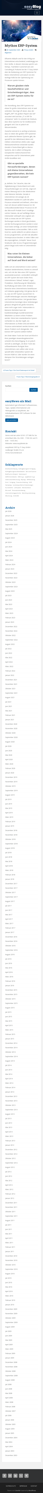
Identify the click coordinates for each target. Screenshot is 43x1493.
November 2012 (11, 1154)
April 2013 (9, 1132)
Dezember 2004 (11, 1438)
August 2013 (10, 1114)
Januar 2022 (9, 675)
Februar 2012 (10, 1194)
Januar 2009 (9, 1358)
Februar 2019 (10, 821)
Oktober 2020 (10, 733)
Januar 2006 (9, 1420)
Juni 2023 (8, 600)
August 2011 (10, 1220)
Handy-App (8, 485)
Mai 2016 (8, 968)
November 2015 (11, 994)
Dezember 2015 (11, 990)
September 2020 (11, 737)
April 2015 (9, 1025)
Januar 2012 (9, 1198)
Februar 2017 (10, 928)
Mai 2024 (8, 551)
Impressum (23, 1486)
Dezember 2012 (11, 1149)
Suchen (8, 386)
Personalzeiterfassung (18, 490)
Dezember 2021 (11, 680)
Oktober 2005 (10, 1424)
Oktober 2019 (10, 786)
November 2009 (11, 1313)
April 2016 (9, 972)
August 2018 (10, 848)
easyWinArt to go (30, 477)
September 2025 (11, 524)
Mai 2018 (8, 861)
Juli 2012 (8, 1172)
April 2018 (9, 866)
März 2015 (9, 1030)
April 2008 (9, 1398)
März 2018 (9, 870)
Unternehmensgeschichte (13, 493)
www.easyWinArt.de (20, 443)
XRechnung (8, 496)
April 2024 (9, 555)
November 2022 (11, 631)
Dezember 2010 (11, 1256)
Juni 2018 (8, 857)
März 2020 (9, 764)
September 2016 (11, 950)
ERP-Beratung (31, 479)
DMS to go (21, 477)
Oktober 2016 (10, 946)
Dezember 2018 (11, 830)
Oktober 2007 (10, 1411)
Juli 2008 (8, 1384)
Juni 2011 (8, 1229)
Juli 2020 (8, 746)
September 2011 (11, 1216)
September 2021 (11, 693)
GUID (30, 482)
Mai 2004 (8, 1442)
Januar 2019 (9, 826)
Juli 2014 (8, 1065)
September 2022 (11, 640)
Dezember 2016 (11, 937)
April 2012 (9, 1185)
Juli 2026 (8, 511)
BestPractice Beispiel (11, 474)
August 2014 (10, 1061)
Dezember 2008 (11, 1362)
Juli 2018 (8, 852)
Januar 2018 (9, 879)
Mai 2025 (8, 529)
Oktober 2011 (10, 1211)
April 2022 (9, 662)
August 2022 (10, 644)
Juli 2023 (8, 595)
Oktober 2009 (10, 1318)
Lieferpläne (17, 487)
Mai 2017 (8, 915)
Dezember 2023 (11, 573)
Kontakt (34, 1486)
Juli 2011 (8, 1225)
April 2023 (9, 609)
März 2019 (9, 817)
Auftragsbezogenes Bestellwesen (15, 471)
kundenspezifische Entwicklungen (23, 485)
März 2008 (9, 1402)
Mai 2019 (8, 808)
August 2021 (10, 697)
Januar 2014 (9, 1092)
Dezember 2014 (11, 1043)
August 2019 (10, 795)
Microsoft (8, 490)
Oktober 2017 (10, 892)
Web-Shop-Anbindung (28, 493)
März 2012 (9, 1189)
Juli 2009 (8, 1331)
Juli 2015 (8, 1012)
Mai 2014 (8, 1074)
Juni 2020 (8, 751)
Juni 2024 (8, 547)
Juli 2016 (8, 959)
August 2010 (10, 1274)
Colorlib (17, 1491)
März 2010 (9, 1296)
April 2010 (9, 1291)
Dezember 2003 (11, 1455)
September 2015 (11, 1003)
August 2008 (10, 1380)
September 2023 (11, 587)
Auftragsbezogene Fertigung (26, 469)
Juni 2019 (8, 804)
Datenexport (23, 474)
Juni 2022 (8, 653)
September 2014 (11, 1056)
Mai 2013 (8, 1127)
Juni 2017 (8, 910)
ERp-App (23, 479)
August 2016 (10, 954)
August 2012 (10, 1167)
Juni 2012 (8, 1176)
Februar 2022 (10, 671)
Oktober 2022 (10, 635)
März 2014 (9, 1083)
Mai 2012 (8, 1180)
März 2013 (9, 1136)
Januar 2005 (9, 1433)
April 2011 (9, 1238)
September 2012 (11, 1163)
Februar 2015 (10, 1034)
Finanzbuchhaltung (22, 482)
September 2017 (11, 897)
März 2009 (9, 1349)
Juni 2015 (8, 1016)
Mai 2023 (8, 604)
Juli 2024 (8, 542)
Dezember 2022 (11, 626)
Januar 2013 (9, 1145)
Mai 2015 (8, 1021)
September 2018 (11, 844)
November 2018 (11, 835)
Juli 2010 (8, 1278)
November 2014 (11, 1047)
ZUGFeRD (16, 496)
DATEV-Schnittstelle (11, 477)
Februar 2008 (10, 1406)
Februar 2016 (10, 981)
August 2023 (10, 591)
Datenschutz (11, 1486)
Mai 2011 (8, 1234)
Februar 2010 (10, 1300)
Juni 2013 (8, 1123)
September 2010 (11, 1269)
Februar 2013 (10, 1141)
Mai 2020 (8, 755)
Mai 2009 (8, 1340)
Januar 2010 (9, 1305)
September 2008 (11, 1375)
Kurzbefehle (9, 487)
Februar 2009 (10, 1353)
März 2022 (9, 666)
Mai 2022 (8, 657)
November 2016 (11, 941)
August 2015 (10, 1008)
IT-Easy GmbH (28, 50)
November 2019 (11, 782)
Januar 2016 (9, 985)
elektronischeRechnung (12, 479)
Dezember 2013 (11, 1096)
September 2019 (11, 790)
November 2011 (11, 1207)
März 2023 (9, 613)
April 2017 (9, 919)
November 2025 (11, 520)
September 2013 (11, 1110)
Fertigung (12, 482)
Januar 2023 (9, 622)
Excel (6, 482)
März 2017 (9, 923)
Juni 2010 (8, 1282)
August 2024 (10, 538)
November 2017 (11, 888)
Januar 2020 (9, 773)
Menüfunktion (26, 487)
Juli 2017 (8, 906)
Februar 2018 (10, 875)
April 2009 (9, 1344)
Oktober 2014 (10, 1052)
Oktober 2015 (10, 999)
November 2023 (11, 578)
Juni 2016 (8, 963)
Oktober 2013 (10, 1105)
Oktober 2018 (10, 839)
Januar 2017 (9, 932)
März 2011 (9, 1242)
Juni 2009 (8, 1336)
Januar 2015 (9, 1039)
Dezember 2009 (11, 1309)
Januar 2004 (9, 1451)
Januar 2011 (9, 1251)
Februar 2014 (10, 1087)
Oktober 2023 (10, 582)
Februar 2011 (10, 1247)
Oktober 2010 (10, 1265)
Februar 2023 (10, 618)
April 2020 (9, 759)
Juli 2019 (8, 799)
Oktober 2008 (10, 1371)
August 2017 (10, 901)
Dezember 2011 (11, 1203)
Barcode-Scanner (31, 471)
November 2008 (11, 1367)
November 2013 (11, 1101)
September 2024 (11, 533)
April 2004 (9, 1446)
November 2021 (11, 684)
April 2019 (9, 813)
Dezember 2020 (11, 724)
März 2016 (9, 977)
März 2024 (9, 560)
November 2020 (11, 728)
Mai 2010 (8, 1287)
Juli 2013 (8, 1118)
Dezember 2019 (11, 777)
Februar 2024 (10, 564)
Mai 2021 (8, 711)
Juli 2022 (8, 649)
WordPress (32, 1491)
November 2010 (11, 1260)
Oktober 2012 (10, 1158)
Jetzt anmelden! (12, 420)
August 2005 (10, 1429)
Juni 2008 (8, 1389)
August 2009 (10, 1327)
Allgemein (8, 53)
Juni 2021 (8, 706)
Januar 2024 (9, 569)
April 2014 (9, 1079)
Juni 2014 (8, 1070)
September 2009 (11, 1322)
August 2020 (10, 742)
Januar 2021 (9, 719)
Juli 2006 (8, 1415)
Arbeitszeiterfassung (11, 469)
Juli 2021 (8, 702)
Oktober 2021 (10, 688)
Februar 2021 (10, 715)
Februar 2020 (10, 768)
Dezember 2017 (11, 883)
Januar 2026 (9, 516)
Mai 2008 (8, 1393)
